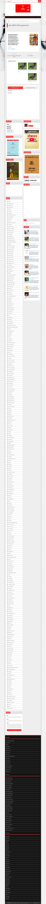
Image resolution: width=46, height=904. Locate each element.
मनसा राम (9, 532)
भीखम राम (9, 518)
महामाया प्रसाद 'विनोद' (11, 541)
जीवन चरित (8, 851)
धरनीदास (9, 431)
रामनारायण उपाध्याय (11, 594)
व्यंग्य (8, 886)
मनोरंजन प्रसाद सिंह (11, 536)
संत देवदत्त (9, 658)
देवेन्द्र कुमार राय (10, 429)
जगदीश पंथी (10, 335)
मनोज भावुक (10, 534)
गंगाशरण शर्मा (10, 292)
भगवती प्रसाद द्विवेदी (11, 511)
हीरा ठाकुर (9, 704)
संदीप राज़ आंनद (10, 665)
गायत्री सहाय (10, 298)
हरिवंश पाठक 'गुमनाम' (11, 702)
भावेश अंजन (9, 514)
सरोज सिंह (9, 673)
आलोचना (8, 836)
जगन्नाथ (9, 336)
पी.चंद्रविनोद (10, 466)
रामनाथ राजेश (10, 592)
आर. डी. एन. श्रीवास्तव (11, 247)
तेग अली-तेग (10, 404)
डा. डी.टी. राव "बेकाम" (11, 360)
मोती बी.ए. (9, 559)
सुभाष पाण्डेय (10, 683)
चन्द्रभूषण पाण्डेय (10, 323)
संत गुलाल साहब (10, 652)
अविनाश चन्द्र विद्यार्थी (11, 228)
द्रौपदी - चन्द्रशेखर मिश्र (33, 230)
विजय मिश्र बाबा (10, 617)
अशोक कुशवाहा (10, 234)
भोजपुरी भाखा (9, 871)
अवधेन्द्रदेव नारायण (11, 226)
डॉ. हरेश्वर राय (10, 394)
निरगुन (8, 859)
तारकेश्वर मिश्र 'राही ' (11, 400)
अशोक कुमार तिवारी (11, 230)
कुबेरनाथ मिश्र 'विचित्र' (11, 282)
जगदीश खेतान (10, 333)
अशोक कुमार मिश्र (10, 232)
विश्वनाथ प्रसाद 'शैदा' (11, 630)
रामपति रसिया (10, 596)
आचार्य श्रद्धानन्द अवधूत (11, 240)
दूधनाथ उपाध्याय (10, 425)
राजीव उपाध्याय (10, 578)
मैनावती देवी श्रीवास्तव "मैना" (12, 557)
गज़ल (8, 844)
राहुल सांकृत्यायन (10, 607)
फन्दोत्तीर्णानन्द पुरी (10, 493)
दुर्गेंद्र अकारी (10, 422)
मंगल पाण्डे (8, 873)
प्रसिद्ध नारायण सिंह (11, 485)
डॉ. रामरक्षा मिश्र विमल (11, 389)
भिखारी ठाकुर (10, 516)
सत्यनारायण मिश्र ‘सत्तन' (11, 669)
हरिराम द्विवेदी (10, 700)
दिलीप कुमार (10, 414)
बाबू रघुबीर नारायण (10, 499)
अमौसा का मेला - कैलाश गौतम (34, 285)
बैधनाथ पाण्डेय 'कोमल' (11, 509)
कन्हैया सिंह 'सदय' (10, 271)
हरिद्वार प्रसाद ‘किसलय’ (11, 698)
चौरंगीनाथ (9, 329)
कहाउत (8, 840)
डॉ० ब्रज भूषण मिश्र (11, 398)
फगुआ (8, 865)
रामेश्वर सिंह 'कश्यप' (11, 603)
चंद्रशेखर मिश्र (10, 317)
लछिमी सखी (10, 609)
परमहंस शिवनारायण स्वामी (11, 458)
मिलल (8, 875)
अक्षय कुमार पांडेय (10, 203)
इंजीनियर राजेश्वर (10, 255)
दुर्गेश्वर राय (9, 423)
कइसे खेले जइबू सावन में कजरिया (34, 237)
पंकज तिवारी (10, 456)
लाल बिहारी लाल (10, 615)
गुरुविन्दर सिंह (10, 302)
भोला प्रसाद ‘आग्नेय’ (11, 524)
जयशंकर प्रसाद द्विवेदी (11, 342)
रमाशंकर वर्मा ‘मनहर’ (11, 567)
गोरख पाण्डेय (10, 313)
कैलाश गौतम (10, 288)
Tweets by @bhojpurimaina (29, 223)
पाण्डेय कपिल (10, 464)
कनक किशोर (10, 265)
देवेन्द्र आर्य (9, 427)
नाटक (8, 857)
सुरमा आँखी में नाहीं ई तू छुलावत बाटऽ (24, 21)
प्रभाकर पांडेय (10, 474)
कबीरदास (9, 273)
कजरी (8, 838)
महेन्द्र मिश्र (10, 545)
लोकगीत (8, 882)
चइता (8, 846)
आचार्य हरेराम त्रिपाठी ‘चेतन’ (12, 242)
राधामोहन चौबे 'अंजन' (11, 582)
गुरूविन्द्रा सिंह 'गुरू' (11, 304)
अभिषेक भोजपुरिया (10, 217)
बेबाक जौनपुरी (10, 505)
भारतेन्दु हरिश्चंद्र (10, 512)
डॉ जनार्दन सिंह (10, 375)
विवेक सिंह (9, 627)
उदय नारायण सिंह (10, 257)
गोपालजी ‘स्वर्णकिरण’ (11, 309)
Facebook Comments (31, 87)
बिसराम (9, 501)
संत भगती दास (10, 659)
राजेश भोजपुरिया (10, 580)
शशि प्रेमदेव (10, 638)
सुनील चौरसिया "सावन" (11, 679)
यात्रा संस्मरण (9, 877)
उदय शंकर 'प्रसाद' (11, 259)
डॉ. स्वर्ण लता (10, 393)
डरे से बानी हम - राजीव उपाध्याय (34, 271)
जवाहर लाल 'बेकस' (11, 346)
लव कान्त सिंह (10, 611)
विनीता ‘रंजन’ (10, 623)
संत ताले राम (10, 656)
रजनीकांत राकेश (10, 565)
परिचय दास (9, 460)
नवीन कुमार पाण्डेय (10, 447)
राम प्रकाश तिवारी (10, 586)
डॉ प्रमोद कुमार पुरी (11, 377)
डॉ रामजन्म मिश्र (10, 383)
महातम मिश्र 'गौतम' (11, 540)
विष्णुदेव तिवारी (10, 632)
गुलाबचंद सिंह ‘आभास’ (11, 307)
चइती (8, 848)
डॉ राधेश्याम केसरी (10, 381)
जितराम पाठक (10, 348)
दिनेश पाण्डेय (10, 412)
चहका (8, 850)
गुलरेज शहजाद (10, 305)
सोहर (8, 894)
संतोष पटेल (9, 663)
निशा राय (9, 451)
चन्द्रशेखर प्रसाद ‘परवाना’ (12, 325)
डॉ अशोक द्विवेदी (10, 371)
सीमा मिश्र (9, 677)
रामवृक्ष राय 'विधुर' (10, 601)
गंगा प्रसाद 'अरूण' (10, 290)
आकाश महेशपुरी (10, 236)
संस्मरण (8, 890)
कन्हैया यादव (10, 269)
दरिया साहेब (9, 410)
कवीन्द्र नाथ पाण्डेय (11, 278)
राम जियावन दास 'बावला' (11, 584)
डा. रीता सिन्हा (10, 364)
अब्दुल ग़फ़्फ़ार (10, 213)
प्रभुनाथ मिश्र (10, 478)
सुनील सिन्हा (10, 681)
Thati (17, 21)
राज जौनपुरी (10, 576)
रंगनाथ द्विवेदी (10, 563)
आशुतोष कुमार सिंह (10, 251)
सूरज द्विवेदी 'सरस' (10, 688)
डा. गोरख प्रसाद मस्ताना (11, 356)
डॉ (10, 129)
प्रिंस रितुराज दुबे (10, 487)
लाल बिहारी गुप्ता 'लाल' (11, 613)
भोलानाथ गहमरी (10, 528)
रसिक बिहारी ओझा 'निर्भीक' (12, 572)
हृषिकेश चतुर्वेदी (10, 708)
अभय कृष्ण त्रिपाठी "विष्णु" (11, 215)
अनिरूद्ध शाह (10, 211)
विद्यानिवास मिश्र (10, 621)
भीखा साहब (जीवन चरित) (33, 244)
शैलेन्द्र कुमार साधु (10, 642)
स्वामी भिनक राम (10, 694)
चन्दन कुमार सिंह (10, 321)
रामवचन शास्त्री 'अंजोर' (11, 598)
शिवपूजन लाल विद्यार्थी (11, 640)
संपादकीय (8, 888)
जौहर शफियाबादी (10, 350)
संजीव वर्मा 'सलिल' (10, 650)
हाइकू (8, 898)
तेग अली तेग (14, 21)
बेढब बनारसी (10, 503)
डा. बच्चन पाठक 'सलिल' (11, 362)
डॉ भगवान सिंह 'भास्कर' (11, 379)
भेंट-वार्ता (8, 869)
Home (10, 21)
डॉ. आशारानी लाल (10, 385)
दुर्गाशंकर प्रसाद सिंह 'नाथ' (12, 420)
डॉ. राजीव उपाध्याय (9, 125)
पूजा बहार (9, 468)
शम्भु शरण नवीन (10, 636)
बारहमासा (8, 867)
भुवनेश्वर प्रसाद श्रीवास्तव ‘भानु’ (12, 522)
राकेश (9, 574)
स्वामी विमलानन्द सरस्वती (11, 696)
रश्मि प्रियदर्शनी (10, 570)
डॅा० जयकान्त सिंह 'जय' (11, 369)
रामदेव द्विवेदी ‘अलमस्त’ (11, 590)
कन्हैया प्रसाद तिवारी (11, 267)
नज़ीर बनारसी (10, 439)
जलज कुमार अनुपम (11, 344)
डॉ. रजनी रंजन (10, 387)
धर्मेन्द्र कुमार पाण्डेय (11, 437)
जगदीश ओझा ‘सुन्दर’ (11, 331)
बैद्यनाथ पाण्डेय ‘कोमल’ (11, 507)
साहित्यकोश (9, 892)
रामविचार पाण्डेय (10, 599)
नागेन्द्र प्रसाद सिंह (11, 449)
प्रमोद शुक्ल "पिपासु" (11, 482)
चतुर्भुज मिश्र (10, 319)
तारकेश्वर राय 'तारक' (11, 402)
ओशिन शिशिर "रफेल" (11, 263)
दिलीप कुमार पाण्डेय (11, 416)
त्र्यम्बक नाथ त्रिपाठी (11, 406)
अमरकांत (9, 220)
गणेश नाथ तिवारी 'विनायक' (12, 296)
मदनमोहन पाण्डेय (10, 530)
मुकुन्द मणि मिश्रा (10, 551)
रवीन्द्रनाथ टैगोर (10, 569)
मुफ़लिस (9, 553)
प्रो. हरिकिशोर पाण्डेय (11, 489)
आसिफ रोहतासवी (10, 253)
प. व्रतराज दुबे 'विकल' (11, 454)
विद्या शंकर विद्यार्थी (10, 619)
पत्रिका (8, 861)
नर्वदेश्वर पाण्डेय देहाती (11, 445)
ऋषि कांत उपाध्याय (10, 261)
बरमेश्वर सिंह (10, 497)
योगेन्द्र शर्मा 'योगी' (10, 561)
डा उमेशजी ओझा (10, 354)
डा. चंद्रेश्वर (10, 358)
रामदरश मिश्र (10, 588)
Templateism (30, 902)
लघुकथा (8, 879)
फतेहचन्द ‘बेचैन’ (10, 491)
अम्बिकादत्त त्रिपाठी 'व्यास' (11, 222)
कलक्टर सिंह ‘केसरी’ (11, 276)
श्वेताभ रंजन (10, 646)
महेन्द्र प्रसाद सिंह (10, 543)
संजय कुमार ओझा (10, 648)
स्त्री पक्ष (8, 896)
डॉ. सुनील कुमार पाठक (11, 391)
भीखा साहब (9, 520)
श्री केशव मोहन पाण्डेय (10, 132)
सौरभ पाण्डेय (10, 690)
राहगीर (9, 605)
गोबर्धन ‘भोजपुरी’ (10, 311)
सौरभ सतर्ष (9, 692)
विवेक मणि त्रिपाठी (10, 625)
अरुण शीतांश (10, 224)
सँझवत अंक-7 (32, 264)
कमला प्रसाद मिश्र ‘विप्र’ (11, 275)
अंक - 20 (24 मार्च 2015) (11, 48)
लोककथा (8, 880)
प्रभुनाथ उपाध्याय (10, 476)
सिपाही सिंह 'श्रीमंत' (11, 675)
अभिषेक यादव (10, 218)
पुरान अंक (8, 863)
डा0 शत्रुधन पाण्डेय (11, 365)
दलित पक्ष (8, 855)
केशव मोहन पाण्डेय (10, 286)
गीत (7, 842)
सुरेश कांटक (10, 685)
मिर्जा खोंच (9, 549)
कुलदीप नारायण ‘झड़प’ (11, 284)
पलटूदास (9, 462)
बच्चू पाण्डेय (9, 495)
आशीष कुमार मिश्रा (11, 249)
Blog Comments (16, 87)
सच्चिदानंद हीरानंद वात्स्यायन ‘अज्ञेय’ (13, 667)
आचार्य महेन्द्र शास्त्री (11, 238)
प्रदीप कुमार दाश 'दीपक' (11, 472)
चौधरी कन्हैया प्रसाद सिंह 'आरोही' (13, 327)
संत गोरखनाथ (10, 654)
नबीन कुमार (9, 443)
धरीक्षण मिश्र (10, 435)
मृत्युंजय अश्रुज (10, 555)
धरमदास (9, 433)
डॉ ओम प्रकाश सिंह (11, 373)
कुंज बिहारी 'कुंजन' (10, 280)
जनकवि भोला (10, 340)
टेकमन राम (9, 352)
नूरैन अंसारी (9, 452)
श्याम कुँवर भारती (10, 644)
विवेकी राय (9, 628)
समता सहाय (10, 671)
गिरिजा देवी (9, 300)
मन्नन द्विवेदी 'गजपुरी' (11, 538)
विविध (8, 884)
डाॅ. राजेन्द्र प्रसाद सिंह (11, 367)
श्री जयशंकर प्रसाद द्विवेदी (10, 131)
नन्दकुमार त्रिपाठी (10, 441)
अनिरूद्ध (9, 209)
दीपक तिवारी (10, 418)
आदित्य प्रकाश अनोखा (11, 246)
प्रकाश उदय (10, 470)
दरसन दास (9, 408)
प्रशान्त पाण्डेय (10, 483)
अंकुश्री (9, 201)
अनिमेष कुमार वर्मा (10, 207)
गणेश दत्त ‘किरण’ (10, 294)
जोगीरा (8, 853)
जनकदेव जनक (10, 338)
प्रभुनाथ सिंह (10, 480)
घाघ (8, 315)
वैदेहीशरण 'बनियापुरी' (11, 634)
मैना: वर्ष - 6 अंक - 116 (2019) (34, 250)
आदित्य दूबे (9, 244)
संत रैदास (9, 661)
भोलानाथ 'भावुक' (10, 526)
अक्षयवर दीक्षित (10, 205)
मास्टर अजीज (10, 547)
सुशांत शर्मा (9, 687)
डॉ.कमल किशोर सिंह (11, 396)
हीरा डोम (9, 706)
